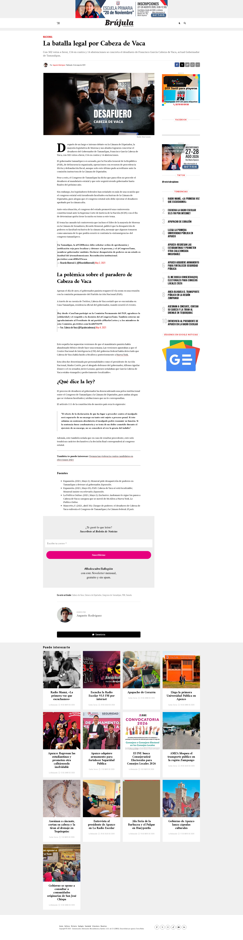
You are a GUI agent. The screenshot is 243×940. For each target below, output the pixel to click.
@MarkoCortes (110, 320)
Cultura (67, 926)
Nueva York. (122, 354)
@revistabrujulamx (170, 181)
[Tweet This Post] (182, 64)
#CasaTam (73, 313)
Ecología (81, 926)
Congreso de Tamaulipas (111, 595)
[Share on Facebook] (177, 64)
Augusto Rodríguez (59, 65)
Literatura (95, 926)
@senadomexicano (79, 256)
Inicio (61, 926)
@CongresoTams (126, 249)
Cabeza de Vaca (78, 595)
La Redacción (53, 704)
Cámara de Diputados (93, 595)
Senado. (129, 595)
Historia (74, 926)
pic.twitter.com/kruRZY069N (87, 324)
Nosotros (104, 926)
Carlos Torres (92, 704)
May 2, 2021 (100, 262)
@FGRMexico (82, 245)
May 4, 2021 (101, 327)
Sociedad (88, 926)
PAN (123, 595)
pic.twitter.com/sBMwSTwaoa (72, 259)
